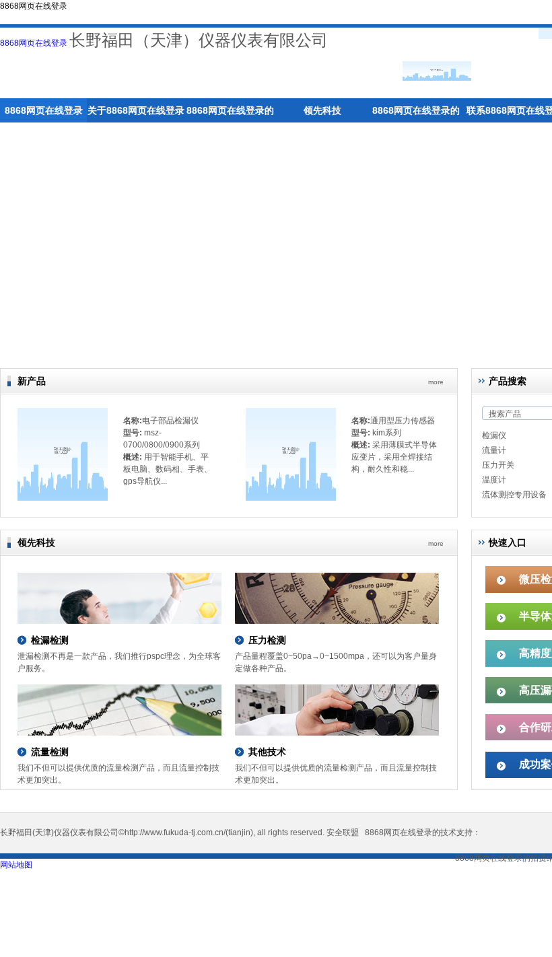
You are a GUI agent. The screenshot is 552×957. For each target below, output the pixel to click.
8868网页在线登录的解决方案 (416, 113)
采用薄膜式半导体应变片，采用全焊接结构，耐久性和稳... (394, 457)
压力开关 (498, 465)
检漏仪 (494, 435)
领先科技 (322, 110)
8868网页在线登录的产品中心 (230, 113)
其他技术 (267, 751)
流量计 (494, 450)
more (436, 382)
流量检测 (50, 751)
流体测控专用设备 (514, 494)
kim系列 (386, 432)
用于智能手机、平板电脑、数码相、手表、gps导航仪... (167, 469)
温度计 (494, 480)
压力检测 (267, 640)
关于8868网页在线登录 (136, 110)
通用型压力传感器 (402, 420)
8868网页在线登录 (33, 43)
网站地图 (16, 865)
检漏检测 (50, 640)
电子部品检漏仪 (170, 420)
